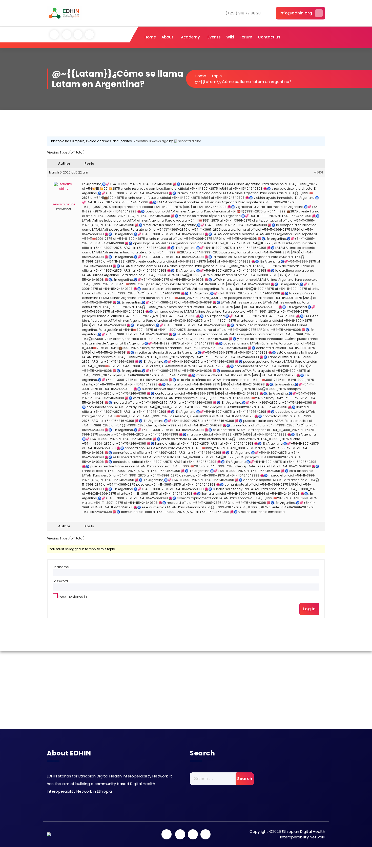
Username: (61, 567)
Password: (61, 581)
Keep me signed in (72, 596)
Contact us (269, 37)
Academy (190, 37)
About (167, 37)
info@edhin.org (296, 13)
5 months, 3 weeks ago (150, 141)
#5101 (318, 172)
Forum (246, 37)
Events (214, 37)
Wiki (230, 37)
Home (150, 37)
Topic (216, 75)
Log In (309, 609)
